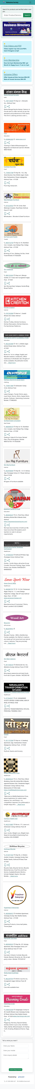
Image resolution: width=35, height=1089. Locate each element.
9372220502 (9, 206)
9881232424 (9, 275)
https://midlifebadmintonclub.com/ (15, 790)
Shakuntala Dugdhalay (11, 973)
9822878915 (9, 629)
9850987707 (9, 589)
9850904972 (9, 913)
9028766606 (9, 471)
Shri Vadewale (8, 269)
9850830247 (9, 515)
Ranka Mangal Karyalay (11, 95)
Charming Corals (9, 1004)
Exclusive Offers (11, 74)
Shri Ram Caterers (10, 659)
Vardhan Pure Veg (10, 167)
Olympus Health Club (11, 819)
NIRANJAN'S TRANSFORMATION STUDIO (16, 692)
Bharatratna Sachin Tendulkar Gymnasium (13, 548)
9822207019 (9, 979)
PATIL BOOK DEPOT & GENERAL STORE (16, 338)
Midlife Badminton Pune (11, 773)
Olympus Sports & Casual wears (14, 380)
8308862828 (9, 139)
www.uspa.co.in (21, 139)
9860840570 (9, 427)
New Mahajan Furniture (11, 200)
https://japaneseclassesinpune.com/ (15, 522)
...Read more (11, 363)
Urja (5, 133)
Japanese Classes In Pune (12, 509)
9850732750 (9, 243)
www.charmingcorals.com (21, 1016)
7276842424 (9, 555)
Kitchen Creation (9, 307)
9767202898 (9, 313)
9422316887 (9, 824)
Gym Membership (11, 60)
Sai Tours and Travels (10, 237)
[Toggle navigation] (30, 2)
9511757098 (9, 740)
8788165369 (9, 1010)
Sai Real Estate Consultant (12, 421)
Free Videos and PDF (12, 46)
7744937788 (9, 173)
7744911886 (9, 386)
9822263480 (9, 344)
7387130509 (9, 101)
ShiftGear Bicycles (9, 849)
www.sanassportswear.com (12, 598)
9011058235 (9, 665)
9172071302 (9, 855)
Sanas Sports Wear (10, 583)
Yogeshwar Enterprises (11, 908)
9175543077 (9, 698)
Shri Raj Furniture (9, 465)
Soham (6, 734)
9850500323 (9, 944)
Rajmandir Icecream (10, 938)
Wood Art (7, 623)
